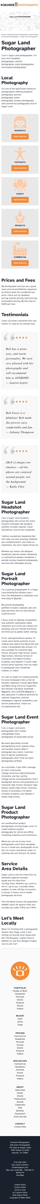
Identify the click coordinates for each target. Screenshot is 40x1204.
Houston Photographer (20, 1142)
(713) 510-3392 (20, 1162)
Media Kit (20, 1172)
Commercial (20, 1036)
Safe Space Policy (20, 1195)
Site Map (20, 1175)
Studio (20, 1093)
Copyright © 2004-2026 (20, 1198)
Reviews (20, 1110)
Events (20, 999)
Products (20, 1002)
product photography (24, 100)
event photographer (24, 64)
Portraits (20, 996)
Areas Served (20, 1116)
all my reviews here (26, 323)
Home (3, 34)
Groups (20, 1045)
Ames (20, 1021)
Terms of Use (20, 1190)
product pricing (13, 301)
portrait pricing (16, 298)
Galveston (28, 595)
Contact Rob (20, 1126)
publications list (12, 706)
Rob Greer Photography (20, 1145)
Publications (20, 1099)
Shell (20, 1018)
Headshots (20, 994)
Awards (20, 1102)
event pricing (30, 298)
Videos (20, 1008)
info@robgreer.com (20, 1167)
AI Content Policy (20, 1192)
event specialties (13, 743)
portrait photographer (17, 589)
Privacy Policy (20, 1187)
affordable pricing (22, 563)
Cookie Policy (20, 1185)
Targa (20, 1024)
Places (20, 1005)
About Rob (20, 1090)
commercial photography (17, 103)
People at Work (20, 991)
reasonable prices (24, 737)
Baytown (18, 598)
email (18, 1165)
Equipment (20, 1113)
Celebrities (20, 1104)
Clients (20, 1096)
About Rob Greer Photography (17, 34)
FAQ (20, 1107)
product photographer (16, 67)
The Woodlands (14, 595)
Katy (9, 598)
